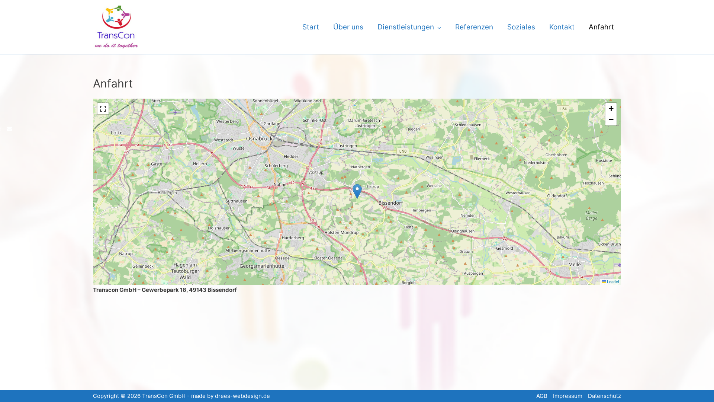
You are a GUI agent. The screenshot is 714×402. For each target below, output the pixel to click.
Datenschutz (604, 395)
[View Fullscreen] (103, 108)
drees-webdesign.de (242, 395)
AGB (541, 395)
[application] (437, 27)
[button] (357, 191)
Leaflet (612, 281)
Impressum (567, 395)
